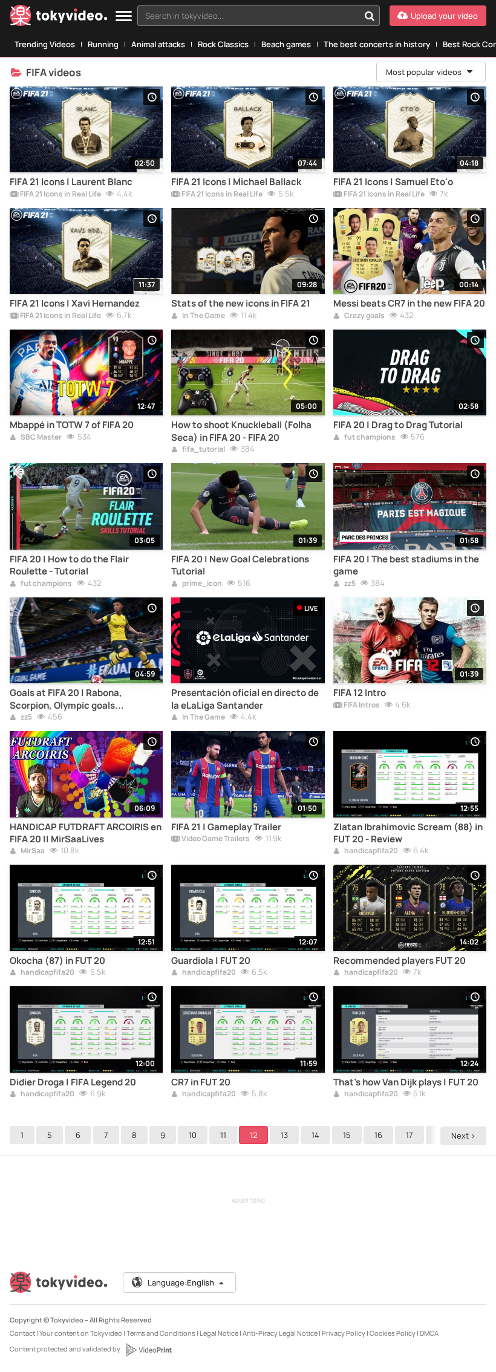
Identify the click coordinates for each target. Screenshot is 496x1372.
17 (409, 1135)
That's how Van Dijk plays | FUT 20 (405, 1082)
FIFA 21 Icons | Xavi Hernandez (75, 303)
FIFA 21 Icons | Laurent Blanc (71, 182)
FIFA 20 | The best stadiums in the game (406, 565)
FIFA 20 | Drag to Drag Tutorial (398, 425)
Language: (181, 1282)
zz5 (349, 584)
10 (193, 1135)
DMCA (429, 1333)
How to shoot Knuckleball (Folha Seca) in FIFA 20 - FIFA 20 (241, 431)
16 (378, 1135)
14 (315, 1135)
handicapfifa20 (370, 851)
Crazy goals (364, 316)
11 (223, 1135)
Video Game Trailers (215, 839)
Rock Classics (223, 44)
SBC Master (40, 438)
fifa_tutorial (203, 450)
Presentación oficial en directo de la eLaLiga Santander (245, 699)
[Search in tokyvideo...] (369, 15)
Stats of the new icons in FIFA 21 (240, 303)
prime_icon (201, 584)
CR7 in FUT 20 (200, 1082)
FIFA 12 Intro (359, 693)
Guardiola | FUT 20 (210, 961)
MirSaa (32, 851)
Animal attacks (158, 44)
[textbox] (248, 15)
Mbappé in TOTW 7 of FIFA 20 (72, 425)
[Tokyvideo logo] (59, 18)
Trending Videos (45, 44)
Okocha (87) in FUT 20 (57, 961)
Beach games (286, 44)
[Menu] (123, 16)
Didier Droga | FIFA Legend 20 (73, 1082)
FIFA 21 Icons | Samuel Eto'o (393, 182)
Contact (22, 1333)
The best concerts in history (377, 44)
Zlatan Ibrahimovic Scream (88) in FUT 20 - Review (408, 833)
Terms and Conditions (160, 1333)
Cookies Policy (393, 1333)
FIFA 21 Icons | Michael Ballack (236, 182)
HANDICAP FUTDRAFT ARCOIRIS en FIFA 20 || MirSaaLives (86, 833)
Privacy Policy (343, 1333)
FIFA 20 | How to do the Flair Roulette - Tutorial (69, 565)
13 (284, 1135)
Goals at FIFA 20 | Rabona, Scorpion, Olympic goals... (67, 699)
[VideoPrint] (148, 1349)
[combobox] (258, 15)
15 (347, 1135)
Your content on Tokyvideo (80, 1333)
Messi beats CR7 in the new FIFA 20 (409, 303)
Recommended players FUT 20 (399, 961)
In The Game (203, 316)
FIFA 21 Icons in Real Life (60, 194)
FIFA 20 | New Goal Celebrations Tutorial (240, 565)
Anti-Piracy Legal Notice (280, 1333)
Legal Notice (219, 1333)
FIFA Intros (361, 705)
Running (103, 44)
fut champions (369, 438)
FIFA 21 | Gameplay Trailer (226, 827)
